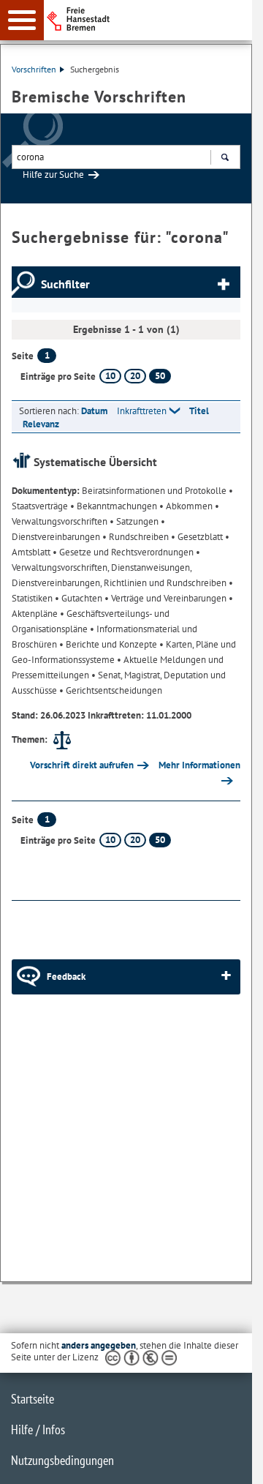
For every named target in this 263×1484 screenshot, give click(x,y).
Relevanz (41, 424)
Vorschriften (34, 69)
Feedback (66, 976)
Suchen (224, 157)
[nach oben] (229, 1461)
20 (135, 376)
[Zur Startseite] (154, 19)
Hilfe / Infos (38, 1429)
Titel (199, 411)
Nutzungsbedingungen (62, 1460)
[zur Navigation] (22, 20)
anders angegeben (98, 1345)
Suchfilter (65, 284)
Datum (94, 411)
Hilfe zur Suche (53, 174)
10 (110, 376)
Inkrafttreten (142, 411)
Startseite (32, 1398)
